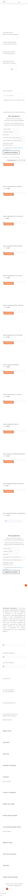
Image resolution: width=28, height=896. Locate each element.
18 (17, 521)
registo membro (14, 599)
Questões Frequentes (9, 765)
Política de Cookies (9, 804)
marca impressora (7, 137)
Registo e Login (7, 842)
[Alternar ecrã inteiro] (3, 893)
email (4, 134)
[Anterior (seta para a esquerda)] (0, 895)
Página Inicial (7, 731)
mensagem (5, 18)
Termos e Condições (9, 792)
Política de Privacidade (10, 815)
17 (15, 521)
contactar (16, 18)
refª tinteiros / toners (8, 143)
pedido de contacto (11, 152)
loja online (6, 742)
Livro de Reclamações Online (12, 827)
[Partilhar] (2, 893)
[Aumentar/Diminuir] (5, 893)
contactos (6, 777)
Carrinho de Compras (9, 854)
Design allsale (17, 885)
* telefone (5, 132)
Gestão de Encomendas (10, 877)
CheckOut (6, 865)
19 (19, 521)
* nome (5, 129)
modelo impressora (8, 140)
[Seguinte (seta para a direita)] (2, 895)
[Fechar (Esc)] (0, 893)
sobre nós (6, 754)
